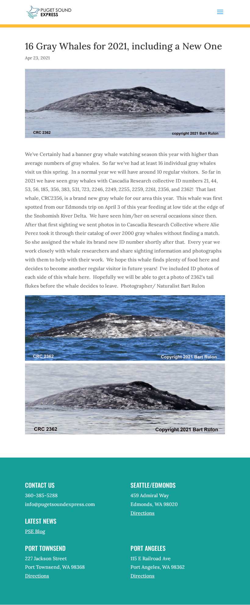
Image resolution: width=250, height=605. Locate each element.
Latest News (40, 520)
